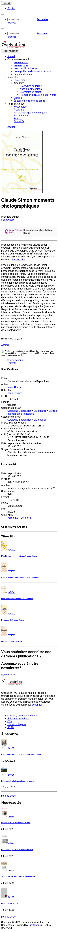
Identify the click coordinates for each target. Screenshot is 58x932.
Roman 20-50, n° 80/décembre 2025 (15, 823)
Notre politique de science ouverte (32, 71)
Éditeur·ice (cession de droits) (30, 100)
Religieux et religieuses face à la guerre (17, 781)
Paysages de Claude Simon (12, 620)
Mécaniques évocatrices (11, 641)
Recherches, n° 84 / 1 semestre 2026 (17, 850)
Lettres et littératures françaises (32, 412)
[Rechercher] (2, 14)
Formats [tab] (11, 363)
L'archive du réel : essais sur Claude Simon (19, 556)
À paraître (19, 109)
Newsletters (8, 674)
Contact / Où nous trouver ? (22, 715)
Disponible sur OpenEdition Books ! (38, 231)
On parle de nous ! (23, 74)
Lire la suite (18, 259)
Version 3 (26, 517)
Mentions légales (16, 724)
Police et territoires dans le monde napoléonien (21, 754)
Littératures (40, 410)
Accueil (11, 56)
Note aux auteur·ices (31, 88)
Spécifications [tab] (15, 360)
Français (6, 3)
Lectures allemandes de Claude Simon (17, 599)
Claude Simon (14, 393)
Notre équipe (21, 65)
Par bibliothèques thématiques (30, 112)
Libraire (18, 97)
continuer (37, 704)
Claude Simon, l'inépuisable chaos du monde (20, 577)
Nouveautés (20, 106)
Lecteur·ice (20, 80)
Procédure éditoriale (31, 86)
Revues (18, 118)
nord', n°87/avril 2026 (9, 903)
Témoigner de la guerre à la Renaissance (18, 877)
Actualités (19, 121)
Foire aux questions (18, 718)
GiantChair (34, 925)
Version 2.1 (13, 517)
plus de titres (8, 795)
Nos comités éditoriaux (26, 68)
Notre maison (21, 62)
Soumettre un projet (30, 91)
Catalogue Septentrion (19, 410)
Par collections (22, 115)
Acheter (5, 345)
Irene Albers (8, 219)
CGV (9, 721)
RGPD (10, 727)
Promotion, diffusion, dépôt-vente (38, 94)
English (11, 8)
